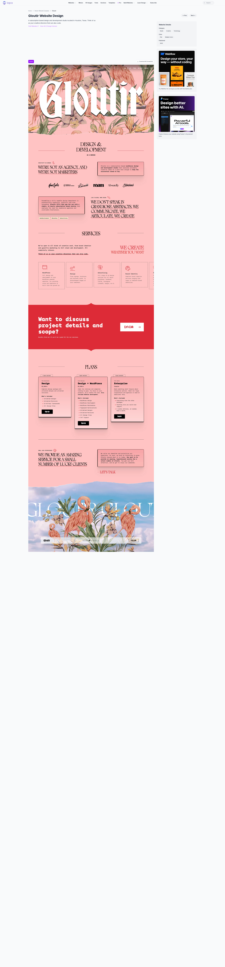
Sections (103, 3)
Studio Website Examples (42, 11)
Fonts (96, 3)
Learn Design (141, 3)
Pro (120, 3)
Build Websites (128, 3)
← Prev (185, 15)
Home (30, 11)
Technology (177, 31)
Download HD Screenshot (146, 61)
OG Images (88, 3)
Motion (81, 3)
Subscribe (153, 3)
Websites (71, 3)
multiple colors (169, 37)
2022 (161, 43)
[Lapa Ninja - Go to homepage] (7, 3)
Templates (112, 3)
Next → (193, 15)
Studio (161, 31)
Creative (168, 31)
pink (161, 37)
